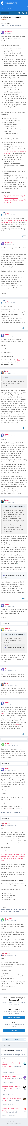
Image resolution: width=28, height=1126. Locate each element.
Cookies (18, 1121)
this (17, 724)
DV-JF (5, 1112)
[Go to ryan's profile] (2, 372)
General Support (16, 25)
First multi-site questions (9, 1076)
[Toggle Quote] (4, 377)
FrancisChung (8, 1066)
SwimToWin (6, 24)
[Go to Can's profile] (24, 1077)
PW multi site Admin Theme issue (11, 1098)
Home (2, 8)
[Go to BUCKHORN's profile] (24, 1109)
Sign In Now (14, 1030)
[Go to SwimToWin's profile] (2, 32)
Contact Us (11, 1121)
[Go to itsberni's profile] (24, 1099)
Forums (9, 8)
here (18, 360)
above (9, 809)
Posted (10, 33)
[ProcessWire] (9, 3)
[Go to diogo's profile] (2, 214)
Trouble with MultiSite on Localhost (12, 1086)
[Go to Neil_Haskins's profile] (2, 744)
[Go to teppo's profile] (2, 501)
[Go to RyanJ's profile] (2, 335)
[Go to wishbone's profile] (2, 629)
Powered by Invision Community (14, 1123)
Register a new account (14, 1017)
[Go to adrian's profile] (24, 1063)
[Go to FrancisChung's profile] (24, 1087)
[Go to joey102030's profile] (2, 919)
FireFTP (3, 713)
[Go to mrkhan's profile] (2, 824)
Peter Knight (7, 1078)
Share (7, 1039)
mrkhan (6, 1100)
